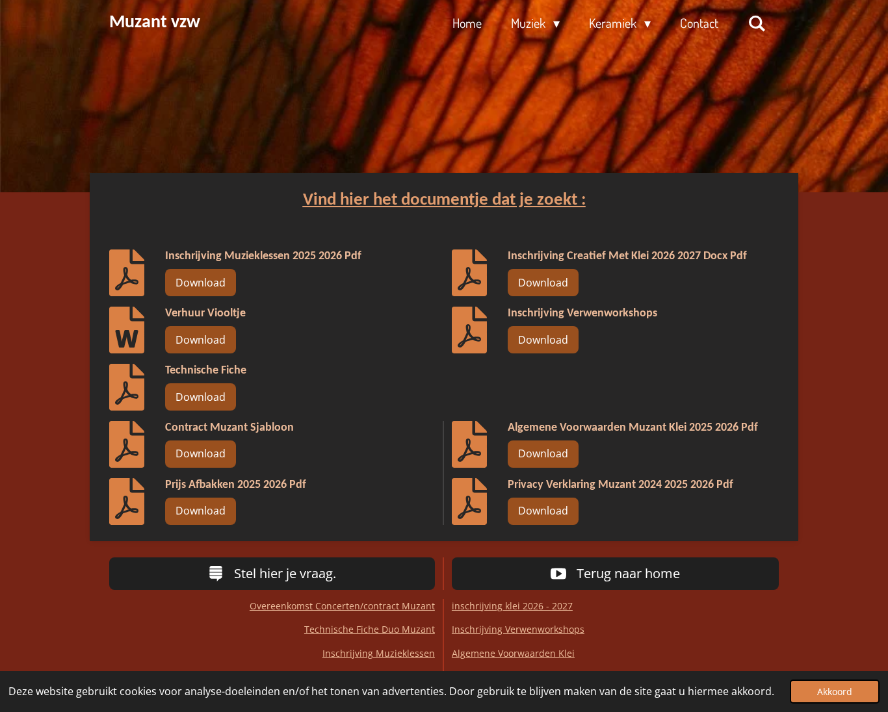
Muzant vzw (154, 23)
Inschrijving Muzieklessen (378, 653)
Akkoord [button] (834, 691)
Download (201, 282)
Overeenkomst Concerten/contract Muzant (342, 606)
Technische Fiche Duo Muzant (369, 629)
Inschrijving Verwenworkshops (518, 629)
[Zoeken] (757, 23)
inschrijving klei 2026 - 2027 (512, 606)
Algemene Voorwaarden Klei (513, 653)
